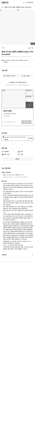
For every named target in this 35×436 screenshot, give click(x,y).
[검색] (23, 2)
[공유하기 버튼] (29, 48)
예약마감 (26, 122)
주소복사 (31, 138)
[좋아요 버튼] (32, 48)
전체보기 (17, 159)
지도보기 (6, 139)
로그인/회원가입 (29, 2)
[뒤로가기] (2, 7)
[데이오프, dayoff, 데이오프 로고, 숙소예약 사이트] (5, 2)
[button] (14, 99)
